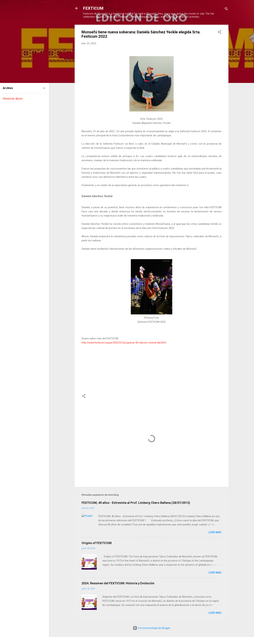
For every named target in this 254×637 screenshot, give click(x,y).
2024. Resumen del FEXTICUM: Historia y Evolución (118, 583)
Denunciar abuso (13, 98)
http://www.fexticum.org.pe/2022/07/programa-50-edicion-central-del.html (124, 342)
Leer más (215, 532)
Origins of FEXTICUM (97, 543)
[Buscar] (226, 9)
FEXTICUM (93, 8)
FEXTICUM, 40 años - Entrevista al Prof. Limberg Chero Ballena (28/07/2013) (136, 502)
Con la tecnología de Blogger (153, 628)
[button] (219, 32)
